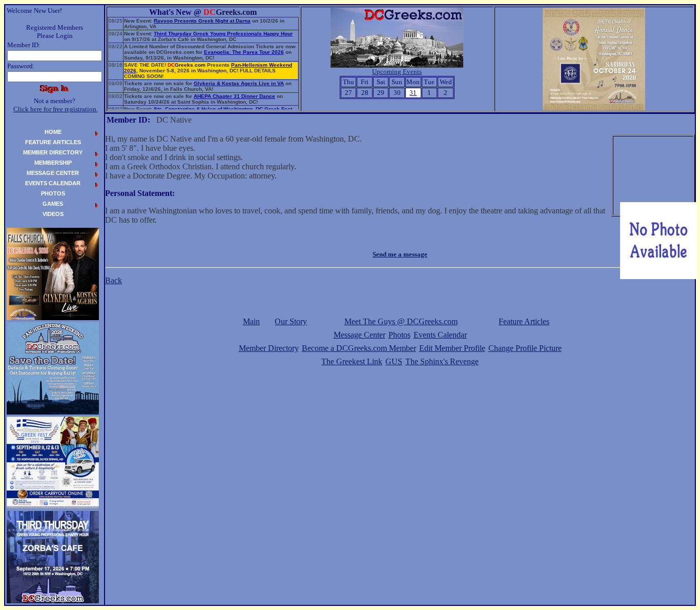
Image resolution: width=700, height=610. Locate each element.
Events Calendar (440, 334)
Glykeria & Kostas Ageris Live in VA (239, 83)
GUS (393, 361)
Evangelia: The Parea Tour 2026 (244, 52)
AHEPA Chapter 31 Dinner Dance (234, 96)
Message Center (359, 334)
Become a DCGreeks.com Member (359, 348)
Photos (399, 334)
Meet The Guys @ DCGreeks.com (401, 321)
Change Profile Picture (525, 348)
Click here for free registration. (55, 109)
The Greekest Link (351, 361)
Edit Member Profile (452, 348)
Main (251, 321)
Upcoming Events (397, 71)
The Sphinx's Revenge (442, 361)
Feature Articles (524, 321)
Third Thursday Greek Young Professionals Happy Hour (223, 33)
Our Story (291, 321)
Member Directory (269, 348)
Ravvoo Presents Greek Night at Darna (202, 21)
